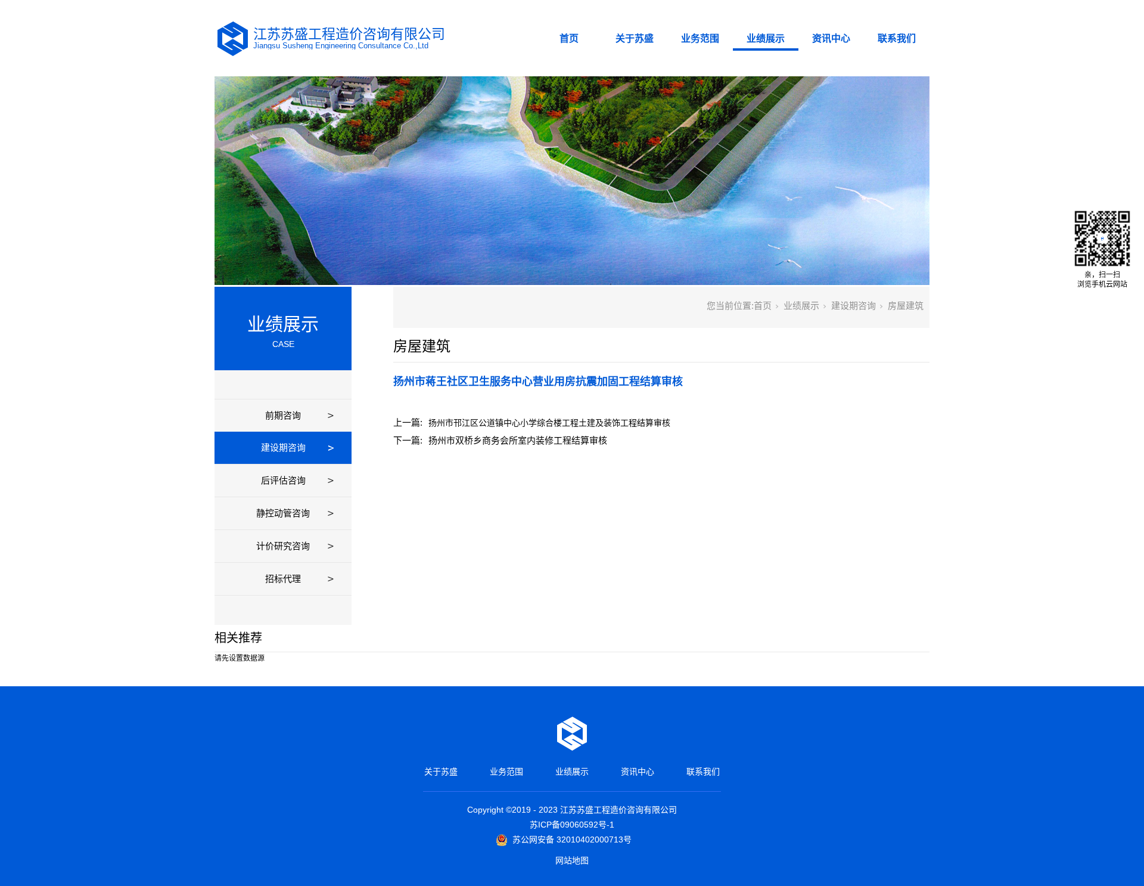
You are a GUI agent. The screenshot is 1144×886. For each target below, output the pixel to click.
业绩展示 (766, 38)
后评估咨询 (283, 480)
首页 (569, 38)
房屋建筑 (906, 306)
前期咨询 (283, 415)
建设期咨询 (283, 447)
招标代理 (283, 579)
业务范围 (700, 38)
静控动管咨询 (283, 513)
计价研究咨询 (283, 546)
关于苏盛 (634, 38)
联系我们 (897, 38)
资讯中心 (831, 38)
